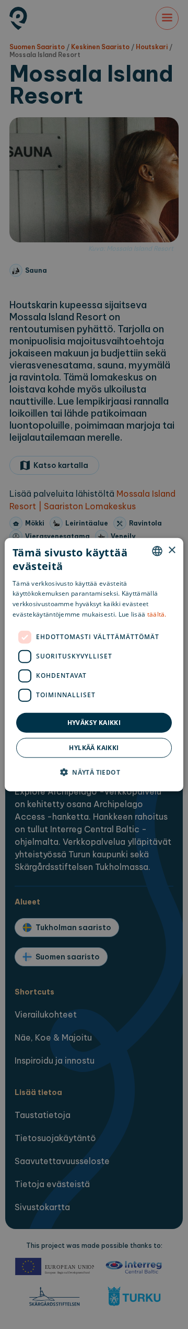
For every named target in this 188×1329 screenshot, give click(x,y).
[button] (94, 772)
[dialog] (94, 664)
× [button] (171, 550)
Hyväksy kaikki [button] (94, 722)
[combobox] (157, 550)
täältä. (157, 614)
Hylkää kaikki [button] (94, 747)
